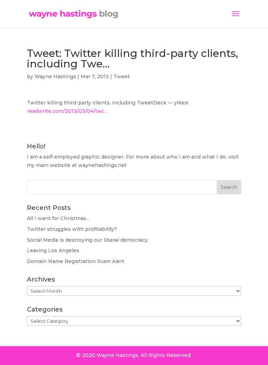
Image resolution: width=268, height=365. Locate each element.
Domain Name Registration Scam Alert (75, 261)
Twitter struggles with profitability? (72, 229)
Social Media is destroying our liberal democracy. (88, 240)
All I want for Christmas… (58, 218)
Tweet (121, 76)
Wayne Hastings (55, 76)
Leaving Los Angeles (53, 250)
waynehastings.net (102, 165)
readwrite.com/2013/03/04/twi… (67, 111)
